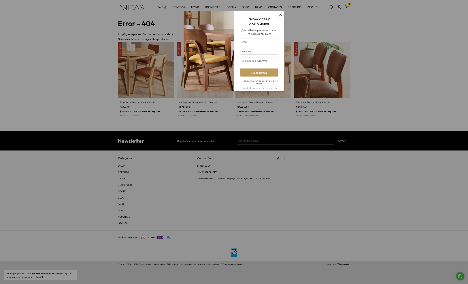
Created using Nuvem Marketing (259, 87)
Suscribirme (259, 73)
